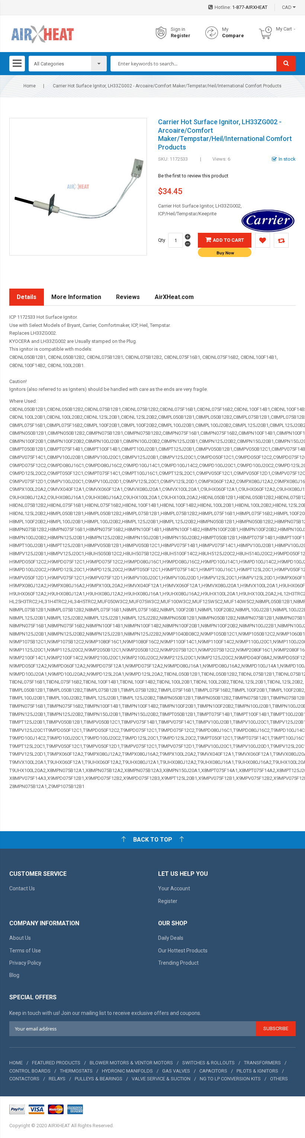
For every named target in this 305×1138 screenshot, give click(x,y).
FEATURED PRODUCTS (56, 1062)
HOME (16, 1062)
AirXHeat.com (174, 296)
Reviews (128, 296)
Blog (14, 975)
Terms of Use (25, 951)
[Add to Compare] (281, 240)
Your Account (174, 888)
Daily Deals (170, 938)
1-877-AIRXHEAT (249, 7)
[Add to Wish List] (262, 240)
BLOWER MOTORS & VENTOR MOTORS (131, 1062)
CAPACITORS (213, 1071)
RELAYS (57, 1078)
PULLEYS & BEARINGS (98, 1078)
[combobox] (193, 63)
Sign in (178, 29)
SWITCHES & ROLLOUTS (208, 1062)
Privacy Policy (25, 963)
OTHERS (279, 1078)
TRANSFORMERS (262, 1062)
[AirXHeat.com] (42, 33)
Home (29, 86)
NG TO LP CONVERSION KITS (230, 1078)
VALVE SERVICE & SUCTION (161, 1078)
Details (26, 296)
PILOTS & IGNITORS (257, 1071)
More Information (76, 296)
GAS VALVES (176, 1071)
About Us (20, 938)
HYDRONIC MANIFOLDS (127, 1071)
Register (180, 35)
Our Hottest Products (183, 951)
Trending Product (178, 963)
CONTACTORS (24, 1078)
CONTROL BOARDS (30, 1071)
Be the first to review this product (193, 176)
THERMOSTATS (76, 1071)
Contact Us (22, 888)
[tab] (26, 297)
